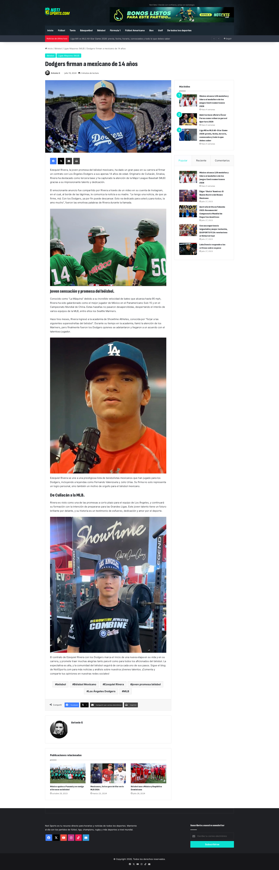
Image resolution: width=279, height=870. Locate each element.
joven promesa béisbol (146, 684)
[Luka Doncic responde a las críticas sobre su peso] (188, 249)
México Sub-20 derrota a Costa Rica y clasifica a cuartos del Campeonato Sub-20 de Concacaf (118, 35)
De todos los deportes (179, 30)
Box (151, 30)
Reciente (201, 160)
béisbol (61, 684)
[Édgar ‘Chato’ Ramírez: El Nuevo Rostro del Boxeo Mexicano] (188, 196)
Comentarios (222, 160)
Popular (183, 160)
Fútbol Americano (135, 30)
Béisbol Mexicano (85, 684)
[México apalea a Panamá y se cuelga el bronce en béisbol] (68, 773)
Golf (160, 30)
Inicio (50, 30)
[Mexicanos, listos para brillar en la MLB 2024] (108, 773)
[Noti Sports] (57, 11)
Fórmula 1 (115, 30)
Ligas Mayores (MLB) (74, 48)
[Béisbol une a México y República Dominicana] (148, 773)
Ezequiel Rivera (114, 684)
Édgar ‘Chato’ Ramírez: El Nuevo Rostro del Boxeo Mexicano (211, 195)
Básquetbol (86, 30)
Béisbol (101, 30)
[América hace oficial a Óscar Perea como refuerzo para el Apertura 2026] (188, 119)
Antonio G (55, 73)
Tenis (73, 30)
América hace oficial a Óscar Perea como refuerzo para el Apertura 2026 (213, 118)
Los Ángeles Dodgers (101, 691)
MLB (126, 691)
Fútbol (61, 30)
